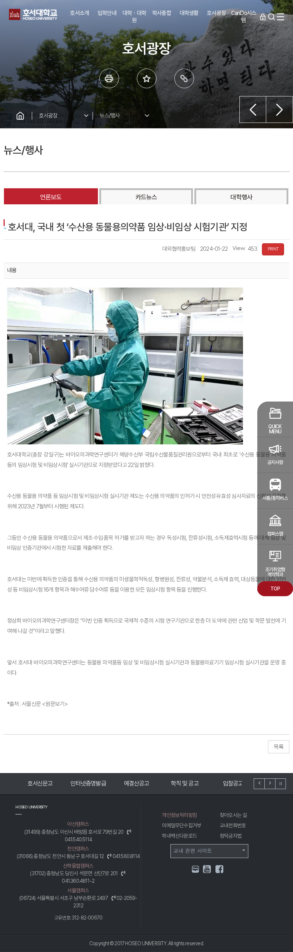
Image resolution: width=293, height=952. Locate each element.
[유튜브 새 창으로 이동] (207, 870)
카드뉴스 (146, 197)
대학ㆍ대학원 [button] (134, 17)
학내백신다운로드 (179, 836)
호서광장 (48, 115)
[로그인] (262, 16)
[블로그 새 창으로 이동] (195, 868)
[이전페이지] (252, 109)
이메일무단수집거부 (181, 825)
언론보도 (50, 197)
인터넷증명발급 (86, 783)
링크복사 (184, 78)
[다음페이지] (279, 109)
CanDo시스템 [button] (243, 17)
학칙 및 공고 (183, 783)
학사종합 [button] (161, 13)
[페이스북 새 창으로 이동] (219, 870)
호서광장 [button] (216, 13)
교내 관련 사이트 (193, 851)
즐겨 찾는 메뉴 (146, 78)
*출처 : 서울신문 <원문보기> (37, 704)
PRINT (273, 248)
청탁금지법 (231, 836)
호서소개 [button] (79, 13)
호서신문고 (38, 783)
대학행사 (241, 197)
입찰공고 (232, 783)
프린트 (109, 78)
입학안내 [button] (107, 13)
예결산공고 (135, 783)
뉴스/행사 (110, 115)
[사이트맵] (280, 16)
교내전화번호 (233, 825)
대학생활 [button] (189, 13)
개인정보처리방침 (179, 815)
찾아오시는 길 (233, 815)
